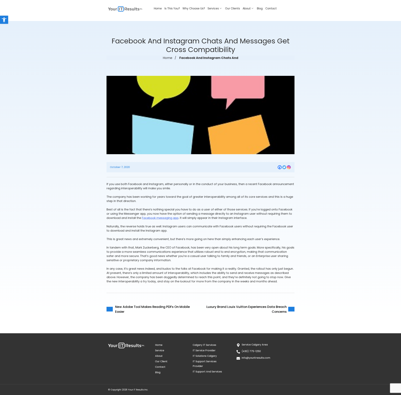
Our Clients (232, 8)
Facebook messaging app (160, 218)
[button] (4, 20)
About (247, 8)
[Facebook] (280, 167)
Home (158, 8)
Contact (271, 8)
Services (213, 8)
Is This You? (172, 8)
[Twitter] (284, 167)
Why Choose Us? (193, 8)
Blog (260, 8)
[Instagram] (289, 167)
